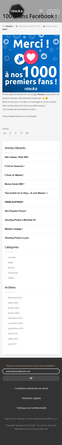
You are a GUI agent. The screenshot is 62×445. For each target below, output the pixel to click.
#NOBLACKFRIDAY (14, 202)
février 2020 (13, 307)
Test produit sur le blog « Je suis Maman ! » (26, 193)
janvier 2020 (13, 313)
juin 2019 (12, 343)
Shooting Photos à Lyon (17, 238)
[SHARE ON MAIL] (27, 133)
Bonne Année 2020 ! (14, 184)
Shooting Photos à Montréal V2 (20, 220)
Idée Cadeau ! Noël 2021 (16, 157)
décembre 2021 (15, 297)
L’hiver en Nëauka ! (14, 175)
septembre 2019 (15, 328)
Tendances (13, 272)
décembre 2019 (15, 318)
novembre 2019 (15, 323)
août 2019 (12, 333)
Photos (11, 267)
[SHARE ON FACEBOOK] (10, 133)
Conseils (12, 257)
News (4, 29)
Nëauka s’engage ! (14, 229)
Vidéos (11, 277)
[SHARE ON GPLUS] (16, 133)
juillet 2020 (13, 302)
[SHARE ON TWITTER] (4, 133)
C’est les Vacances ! (14, 166)
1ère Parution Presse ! (16, 211)
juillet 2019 (13, 338)
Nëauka (9, 26)
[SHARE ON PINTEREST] (21, 133)
